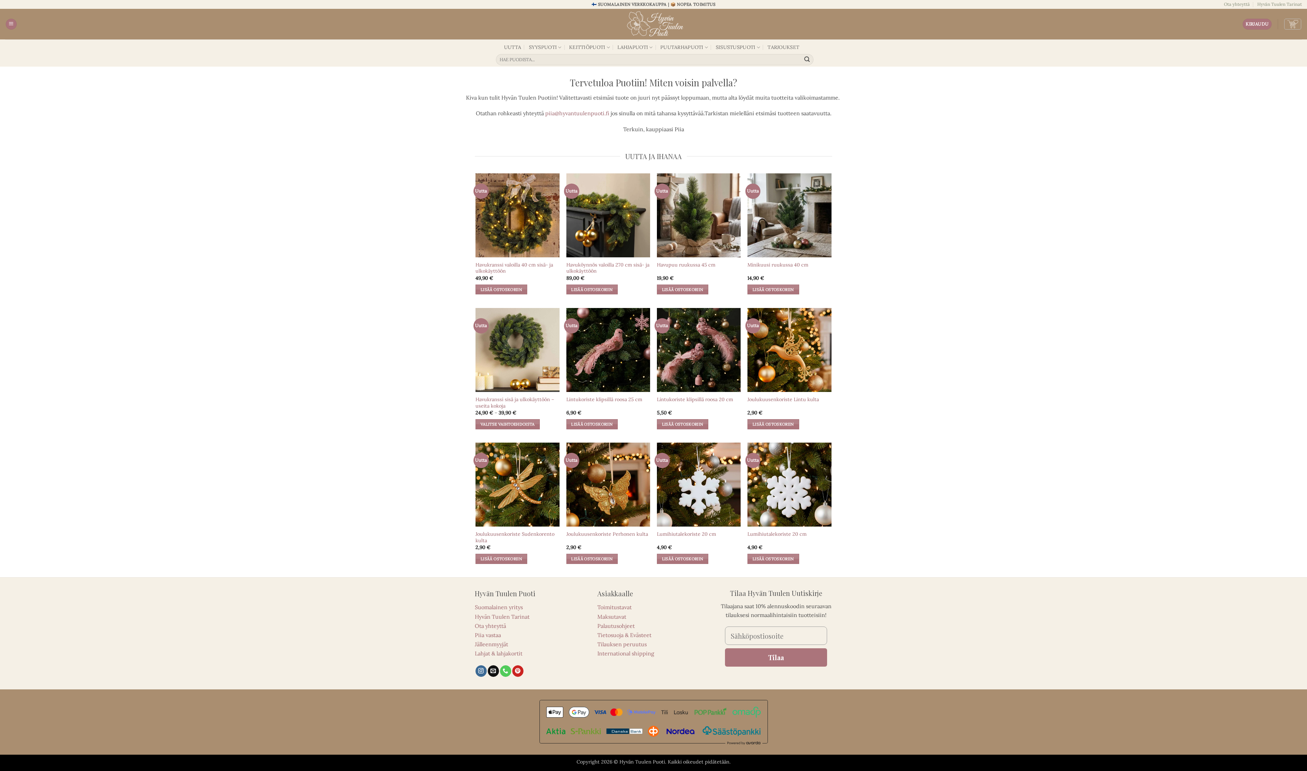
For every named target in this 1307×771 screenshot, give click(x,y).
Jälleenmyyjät (491, 644)
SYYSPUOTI (543, 47)
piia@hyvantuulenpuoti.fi (577, 113)
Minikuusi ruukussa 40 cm (777, 265)
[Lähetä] (807, 60)
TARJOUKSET (783, 47)
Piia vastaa (488, 635)
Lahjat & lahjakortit (498, 653)
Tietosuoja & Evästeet (624, 635)
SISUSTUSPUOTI (736, 47)
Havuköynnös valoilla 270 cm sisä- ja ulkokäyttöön (607, 268)
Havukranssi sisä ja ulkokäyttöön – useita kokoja (514, 402)
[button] (11, 24)
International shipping (625, 653)
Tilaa (776, 657)
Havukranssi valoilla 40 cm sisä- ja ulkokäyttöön (514, 268)
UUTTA (512, 47)
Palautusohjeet (616, 625)
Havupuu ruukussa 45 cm (686, 265)
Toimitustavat (614, 607)
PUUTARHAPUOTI (682, 47)
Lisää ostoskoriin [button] (501, 289)
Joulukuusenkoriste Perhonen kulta (607, 534)
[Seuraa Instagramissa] (481, 671)
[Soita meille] (505, 671)
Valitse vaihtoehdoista (508, 424)
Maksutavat (611, 616)
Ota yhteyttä (1237, 4)
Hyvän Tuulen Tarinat (1279, 4)
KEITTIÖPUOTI (587, 47)
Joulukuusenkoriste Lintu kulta (783, 399)
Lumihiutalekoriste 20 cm (686, 534)
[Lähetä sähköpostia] (493, 671)
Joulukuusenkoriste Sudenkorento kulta (514, 537)
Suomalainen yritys (499, 607)
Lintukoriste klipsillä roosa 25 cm (604, 399)
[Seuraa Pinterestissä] (517, 671)
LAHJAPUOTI (632, 47)
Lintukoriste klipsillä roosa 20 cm (695, 399)
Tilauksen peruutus (622, 644)
